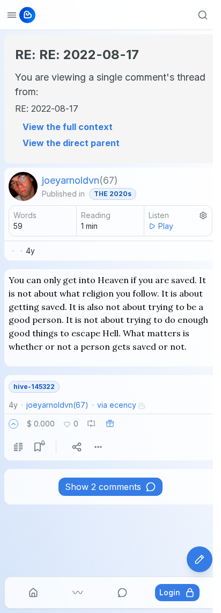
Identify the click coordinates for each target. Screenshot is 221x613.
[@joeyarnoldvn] (23, 186)
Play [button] (165, 225)
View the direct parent (71, 143)
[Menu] (98, 447)
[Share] (77, 447)
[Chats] (122, 592)
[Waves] (78, 592)
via (116, 404)
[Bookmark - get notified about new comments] (37, 447)
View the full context (68, 126)
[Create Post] (199, 559)
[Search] (203, 15)
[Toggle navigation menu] (11, 15)
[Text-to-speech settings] (203, 215)
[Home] (33, 592)
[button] (13, 424)
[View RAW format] (18, 447)
